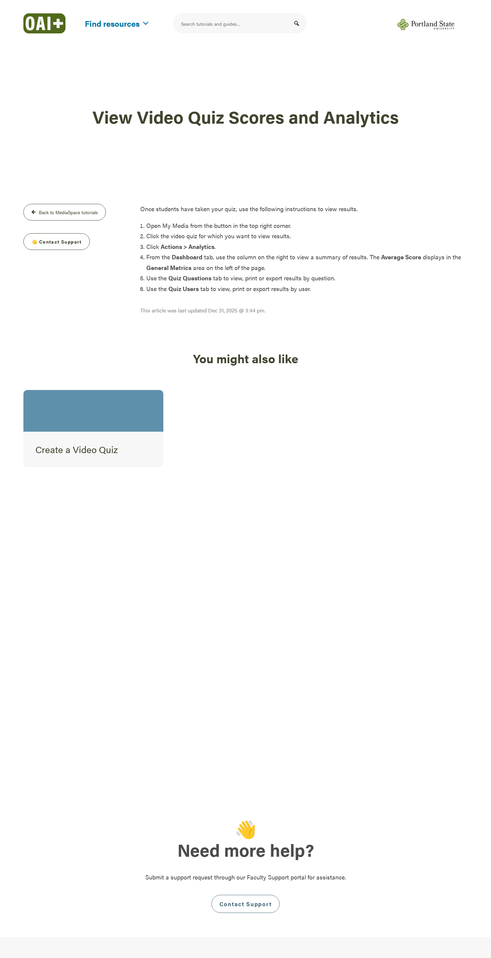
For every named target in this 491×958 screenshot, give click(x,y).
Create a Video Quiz (76, 449)
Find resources (112, 22)
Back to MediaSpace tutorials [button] (68, 212)
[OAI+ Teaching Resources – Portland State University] (44, 23)
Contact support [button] (245, 904)
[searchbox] (240, 23)
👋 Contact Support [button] (56, 241)
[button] (297, 23)
